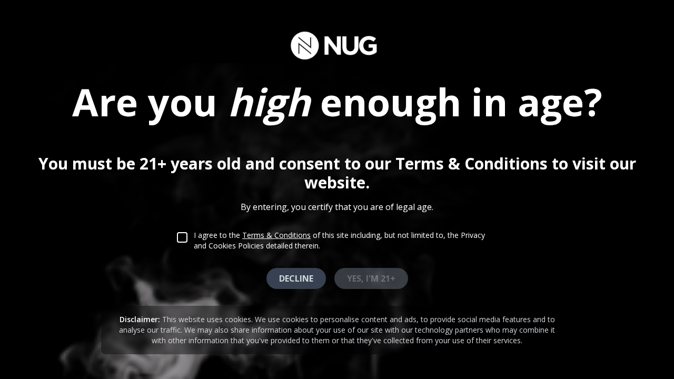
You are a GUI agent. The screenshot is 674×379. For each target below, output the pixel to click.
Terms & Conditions (276, 235)
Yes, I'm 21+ (371, 278)
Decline (296, 278)
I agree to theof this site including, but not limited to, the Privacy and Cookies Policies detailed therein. (339, 240)
